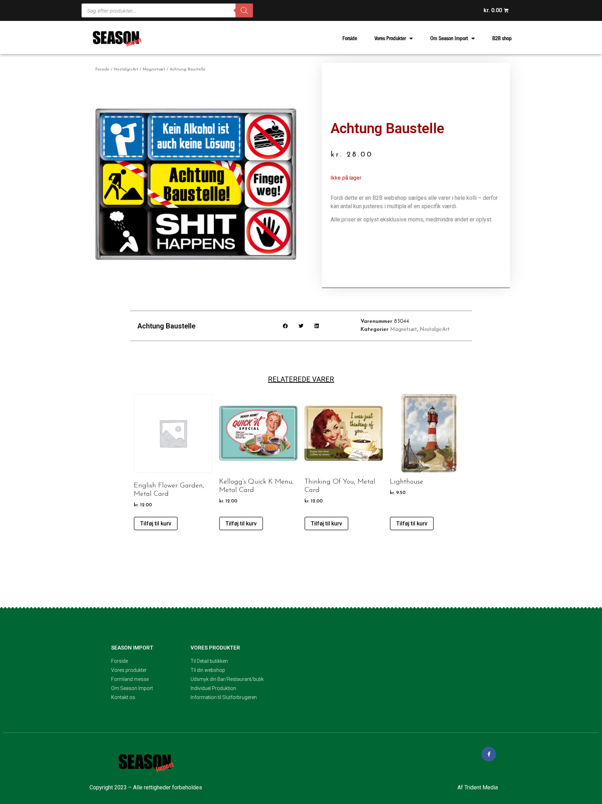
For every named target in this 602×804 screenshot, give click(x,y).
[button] (285, 326)
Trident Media (481, 787)
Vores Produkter (390, 38)
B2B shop (502, 38)
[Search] (244, 10)
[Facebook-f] (488, 754)
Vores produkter (215, 648)
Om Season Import (449, 38)
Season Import (132, 648)
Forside (349, 38)
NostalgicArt (126, 69)
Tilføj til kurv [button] (155, 523)
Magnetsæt (154, 69)
